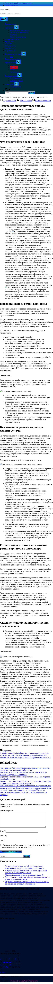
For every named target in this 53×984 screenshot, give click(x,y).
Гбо (11, 57)
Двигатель (9, 28)
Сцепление (14, 72)
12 (7, 962)
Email (3, 836)
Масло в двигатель (18, 37)
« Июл (2, 972)
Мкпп (12, 70)
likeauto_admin (26, 100)
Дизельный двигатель (19, 32)
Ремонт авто (10, 48)
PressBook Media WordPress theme (24, 981)
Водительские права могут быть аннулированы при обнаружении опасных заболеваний (27, 883)
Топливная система (13, 54)
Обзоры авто (10, 46)
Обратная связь (11, 5)
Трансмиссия (10, 63)
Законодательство (12, 39)
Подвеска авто (16, 78)
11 (4, 962)
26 (7, 967)
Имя (2, 831)
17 (1, 964)
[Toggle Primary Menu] (4, 19)
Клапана (13, 35)
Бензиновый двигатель (19, 30)
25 (4, 967)
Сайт (2, 840)
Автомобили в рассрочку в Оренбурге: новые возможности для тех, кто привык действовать (24, 867)
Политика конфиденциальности (18, 3)
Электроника (15, 87)
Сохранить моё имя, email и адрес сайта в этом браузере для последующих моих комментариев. (25, 846)
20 (10, 964)
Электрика (9, 84)
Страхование (10, 50)
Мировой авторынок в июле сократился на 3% (24, 875)
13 (10, 962)
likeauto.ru (4, 9)
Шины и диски (16, 80)
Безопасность (10, 24)
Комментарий (6, 811)
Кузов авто (9, 41)
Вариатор (14, 67)
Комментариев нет (43, 100)
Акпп (12, 65)
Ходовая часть (11, 76)
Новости (8, 44)
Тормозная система (13, 59)
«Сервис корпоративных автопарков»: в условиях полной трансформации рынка (26, 871)
